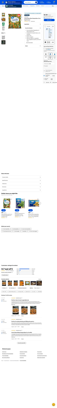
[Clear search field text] (33, 2)
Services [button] (11, 5)
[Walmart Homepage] (2, 2)
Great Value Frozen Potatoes (42, 355)
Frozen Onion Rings (23, 355)
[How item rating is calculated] (12, 272)
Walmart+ (43, 5)
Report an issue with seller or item (51, 73)
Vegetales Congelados (23, 351)
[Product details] (40, 177)
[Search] (36, 2)
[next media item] (21, 20)
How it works (50, 37)
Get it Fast (38, 5)
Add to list (47, 82)
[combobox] (31, 2)
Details (53, 75)
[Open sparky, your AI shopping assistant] (53, 404)
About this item (5, 173)
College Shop (32, 5)
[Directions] (40, 187)
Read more (13, 304)
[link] (39, 283)
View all (39, 279)
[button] (41, 2)
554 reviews (12, 270)
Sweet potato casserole (41, 357)
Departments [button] (4, 5)
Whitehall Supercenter (48, 61)
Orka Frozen (4, 351)
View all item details (29, 42)
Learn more (52, 79)
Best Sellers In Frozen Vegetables (7, 353)
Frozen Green (39, 351)
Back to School (25, 5)
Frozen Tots (22, 357)
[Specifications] (40, 180)
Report (22, 315)
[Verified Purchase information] (21, 297)
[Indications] (40, 184)
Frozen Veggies (22, 353)
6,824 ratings (33, 21)
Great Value (26, 16)
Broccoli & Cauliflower (6, 357)
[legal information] (52, 16)
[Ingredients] (40, 24)
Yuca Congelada (40, 353)
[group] (29, 21)
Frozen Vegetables (5, 355)
